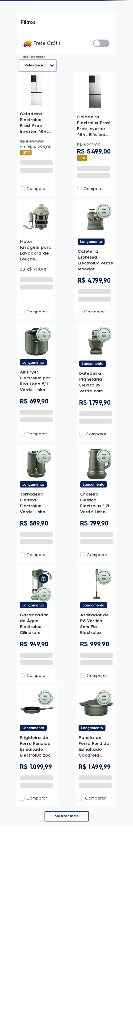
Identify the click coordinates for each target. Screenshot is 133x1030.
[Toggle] (101, 43)
